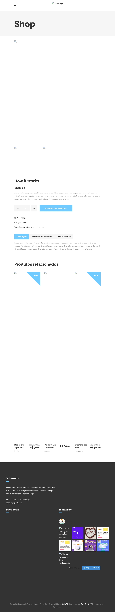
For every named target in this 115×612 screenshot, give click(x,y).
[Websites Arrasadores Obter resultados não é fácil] (65, 558)
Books (25, 222)
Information (30, 227)
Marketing (40, 227)
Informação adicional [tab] (42, 236)
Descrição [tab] (22, 236)
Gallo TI (65, 604)
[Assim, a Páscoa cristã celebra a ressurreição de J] (90, 533)
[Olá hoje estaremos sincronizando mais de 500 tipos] (77, 545)
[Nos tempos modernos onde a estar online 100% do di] (77, 533)
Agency (22, 227)
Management (80, 451)
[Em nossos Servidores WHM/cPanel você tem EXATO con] (103, 533)
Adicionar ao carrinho (56, 208)
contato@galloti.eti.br (14, 502)
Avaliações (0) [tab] (64, 236)
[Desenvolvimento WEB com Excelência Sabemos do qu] (90, 545)
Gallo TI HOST (86, 604)
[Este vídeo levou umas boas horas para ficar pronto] (65, 533)
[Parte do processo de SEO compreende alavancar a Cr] (103, 545)
